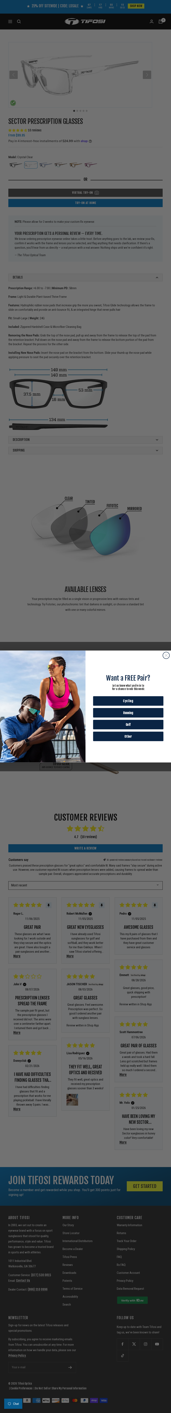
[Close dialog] (166, 655)
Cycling (128, 701)
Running (128, 713)
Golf (128, 724)
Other (128, 736)
